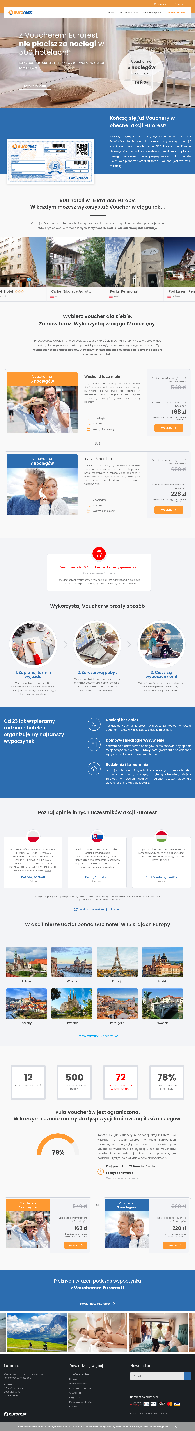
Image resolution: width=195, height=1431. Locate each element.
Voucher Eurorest (129, 12)
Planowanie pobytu (153, 12)
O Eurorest (75, 1392)
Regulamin (75, 1397)
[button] (179, 4)
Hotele (111, 12)
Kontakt (73, 1406)
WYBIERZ (166, 428)
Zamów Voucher (177, 12)
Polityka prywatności (80, 1402)
